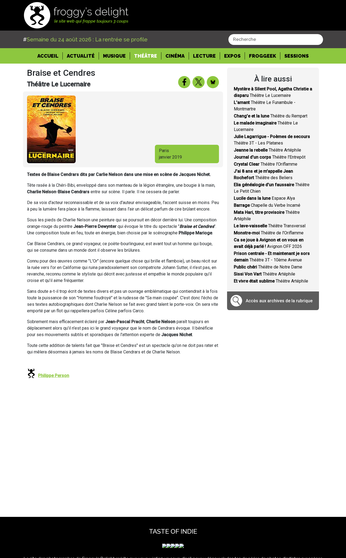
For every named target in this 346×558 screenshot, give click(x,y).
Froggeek (262, 56)
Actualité (81, 56)
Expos (232, 56)
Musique (114, 56)
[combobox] (275, 39)
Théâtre (145, 56)
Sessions (296, 56)
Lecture (204, 56)
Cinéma (175, 56)
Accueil (50, 56)
